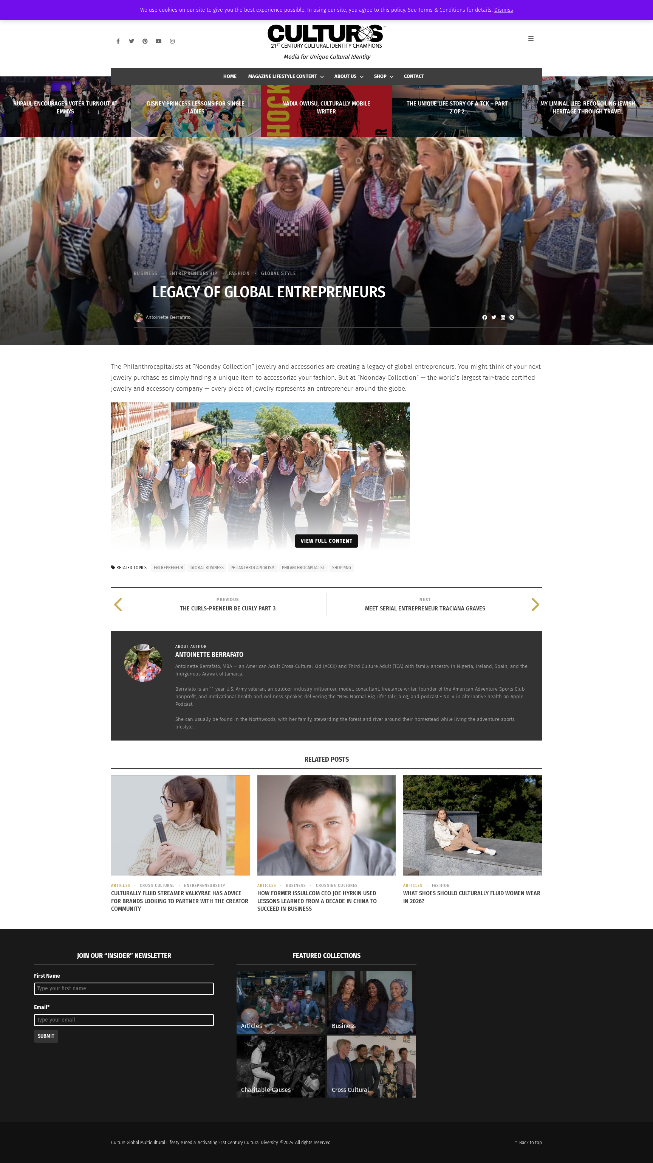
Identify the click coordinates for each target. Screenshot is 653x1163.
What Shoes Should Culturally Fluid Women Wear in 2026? (471, 897)
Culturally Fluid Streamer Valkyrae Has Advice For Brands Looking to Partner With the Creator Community (179, 901)
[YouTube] (159, 41)
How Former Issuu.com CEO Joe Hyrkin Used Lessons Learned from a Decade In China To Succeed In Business (317, 901)
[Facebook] (118, 41)
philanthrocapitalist (303, 567)
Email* (42, 1007)
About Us (345, 76)
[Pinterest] (145, 41)
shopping (341, 567)
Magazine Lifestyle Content (282, 76)
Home (230, 76)
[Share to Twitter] (493, 317)
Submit (46, 1036)
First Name (47, 976)
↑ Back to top (528, 1142)
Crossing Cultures (337, 886)
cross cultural (157, 886)
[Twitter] (131, 41)
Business (146, 273)
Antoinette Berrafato (168, 317)
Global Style (278, 273)
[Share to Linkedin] (502, 317)
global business (207, 567)
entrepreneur (168, 567)
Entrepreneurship (193, 273)
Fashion (239, 273)
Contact (414, 76)
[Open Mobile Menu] (535, 41)
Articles (120, 886)
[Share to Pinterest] (511, 317)
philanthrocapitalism (253, 567)
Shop (380, 76)
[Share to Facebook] (484, 317)
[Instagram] (172, 41)
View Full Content (327, 540)
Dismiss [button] (503, 10)
